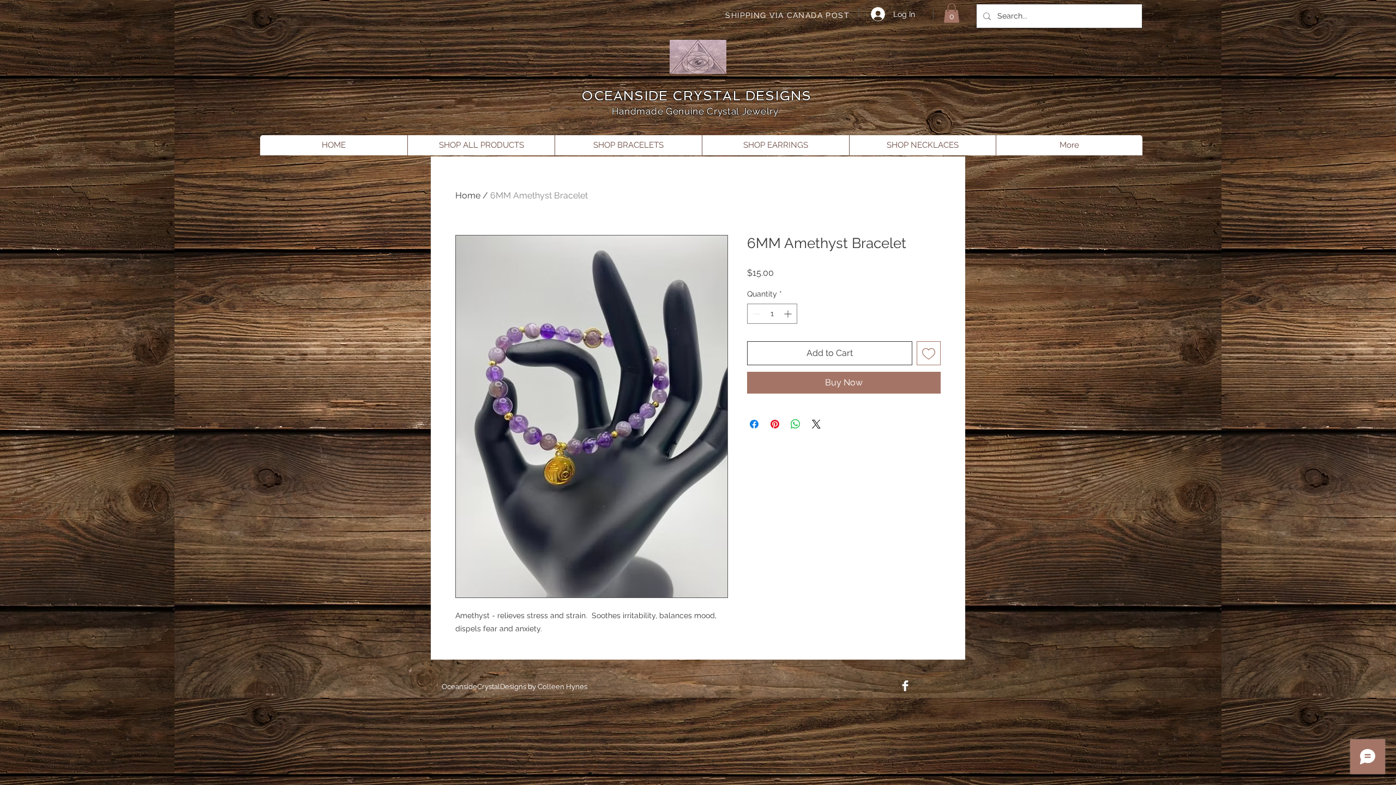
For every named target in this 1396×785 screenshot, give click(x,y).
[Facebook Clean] (905, 685)
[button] (951, 13)
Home (467, 195)
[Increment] (789, 313)
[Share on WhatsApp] (795, 424)
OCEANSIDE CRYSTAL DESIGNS (696, 96)
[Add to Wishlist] (929, 353)
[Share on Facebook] (754, 424)
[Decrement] (755, 313)
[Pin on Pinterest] (774, 424)
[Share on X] (816, 424)
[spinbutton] (772, 313)
